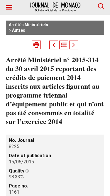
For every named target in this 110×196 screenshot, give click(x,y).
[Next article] (73, 45)
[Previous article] (53, 45)
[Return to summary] (63, 45)
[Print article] (36, 45)
